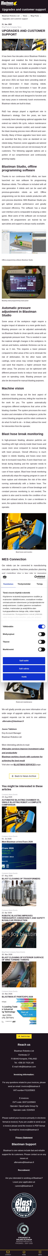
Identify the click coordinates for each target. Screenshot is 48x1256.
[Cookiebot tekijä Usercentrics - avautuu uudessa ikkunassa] (34, 577)
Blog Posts (35, 16)
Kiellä (24, 677)
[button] (24, 1036)
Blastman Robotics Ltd (10, 16)
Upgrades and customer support (15, 19)
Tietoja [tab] (40, 584)
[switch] (41, 634)
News (25, 16)
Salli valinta (24, 669)
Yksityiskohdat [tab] (24, 584)
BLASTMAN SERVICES (25, 765)
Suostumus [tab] (8, 584)
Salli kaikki (24, 661)
